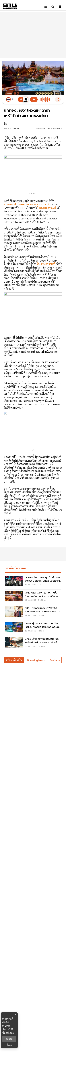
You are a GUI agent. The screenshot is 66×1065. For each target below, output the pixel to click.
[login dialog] (60, 6)
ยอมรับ (9, 1039)
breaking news (36, 660)
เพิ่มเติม (10, 1032)
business (55, 660)
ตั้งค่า (9, 1045)
